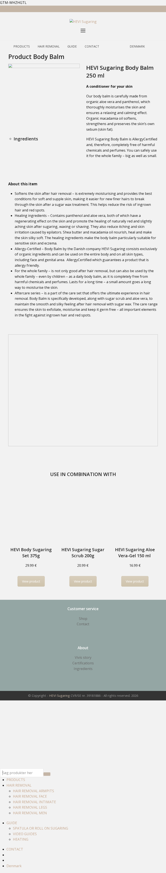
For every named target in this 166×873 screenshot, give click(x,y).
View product (31, 581)
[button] (83, 30)
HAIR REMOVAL (19, 785)
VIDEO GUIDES (25, 834)
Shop (83, 618)
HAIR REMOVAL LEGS (30, 807)
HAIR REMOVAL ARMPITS (33, 791)
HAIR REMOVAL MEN (30, 813)
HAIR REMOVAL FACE (30, 796)
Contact (83, 624)
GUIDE (11, 823)
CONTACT (14, 849)
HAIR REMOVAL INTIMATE (34, 802)
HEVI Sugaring (59, 695)
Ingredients (83, 668)
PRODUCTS (15, 779)
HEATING (20, 839)
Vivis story (83, 657)
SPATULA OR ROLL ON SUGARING (40, 828)
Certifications (83, 663)
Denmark (14, 865)
